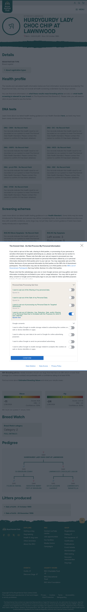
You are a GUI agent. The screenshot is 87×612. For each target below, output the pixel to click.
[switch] (72, 289)
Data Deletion (31, 366)
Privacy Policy (56, 366)
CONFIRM (27, 358)
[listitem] (43, 285)
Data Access (43, 366)
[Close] (82, 246)
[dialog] (43, 306)
